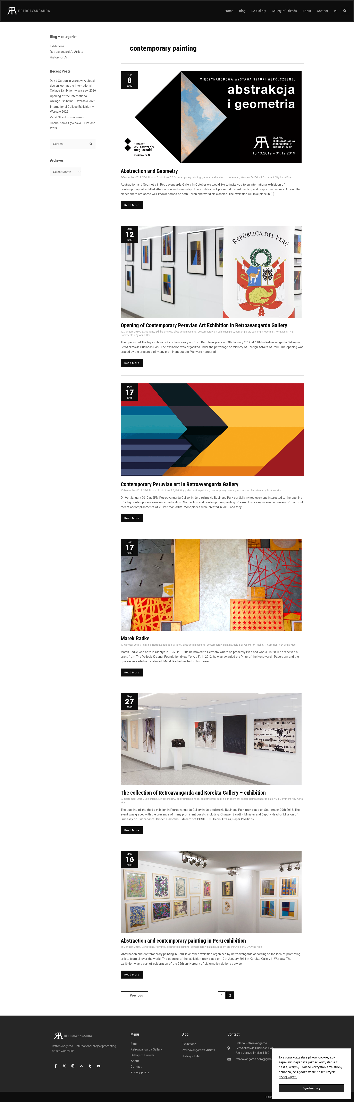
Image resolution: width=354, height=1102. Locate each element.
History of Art (59, 57)
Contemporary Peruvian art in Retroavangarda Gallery (179, 484)
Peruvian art (282, 331)
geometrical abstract (214, 177)
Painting (180, 490)
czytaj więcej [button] (288, 1077)
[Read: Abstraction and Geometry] (211, 117)
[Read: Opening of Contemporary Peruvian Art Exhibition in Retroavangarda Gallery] (211, 271)
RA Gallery (258, 11)
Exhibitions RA (165, 177)
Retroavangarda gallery (262, 798)
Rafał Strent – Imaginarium (68, 117)
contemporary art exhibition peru (216, 331)
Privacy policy (140, 1072)
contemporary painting (188, 177)
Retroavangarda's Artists (166, 644)
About (307, 11)
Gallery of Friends (284, 11)
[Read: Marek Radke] (211, 584)
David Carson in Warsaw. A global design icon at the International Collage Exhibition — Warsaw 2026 (73, 85)
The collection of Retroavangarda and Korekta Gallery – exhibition (193, 793)
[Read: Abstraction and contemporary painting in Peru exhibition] (211, 891)
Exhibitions (57, 46)
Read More (132, 204)
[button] (345, 11)
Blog (242, 11)
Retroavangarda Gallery (146, 1049)
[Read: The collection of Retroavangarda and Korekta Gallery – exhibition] (211, 738)
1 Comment (267, 177)
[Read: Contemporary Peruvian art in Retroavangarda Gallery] (212, 429)
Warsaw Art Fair (250, 177)
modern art (233, 177)
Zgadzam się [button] (311, 1088)
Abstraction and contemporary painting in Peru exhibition (183, 940)
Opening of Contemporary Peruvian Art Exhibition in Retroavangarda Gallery (204, 325)
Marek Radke (135, 638)
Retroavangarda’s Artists (66, 52)
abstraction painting (185, 331)
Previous (134, 995)
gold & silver (240, 644)
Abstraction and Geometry (149, 171)
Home (229, 11)
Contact (322, 11)
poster (244, 798)
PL (336, 11)
